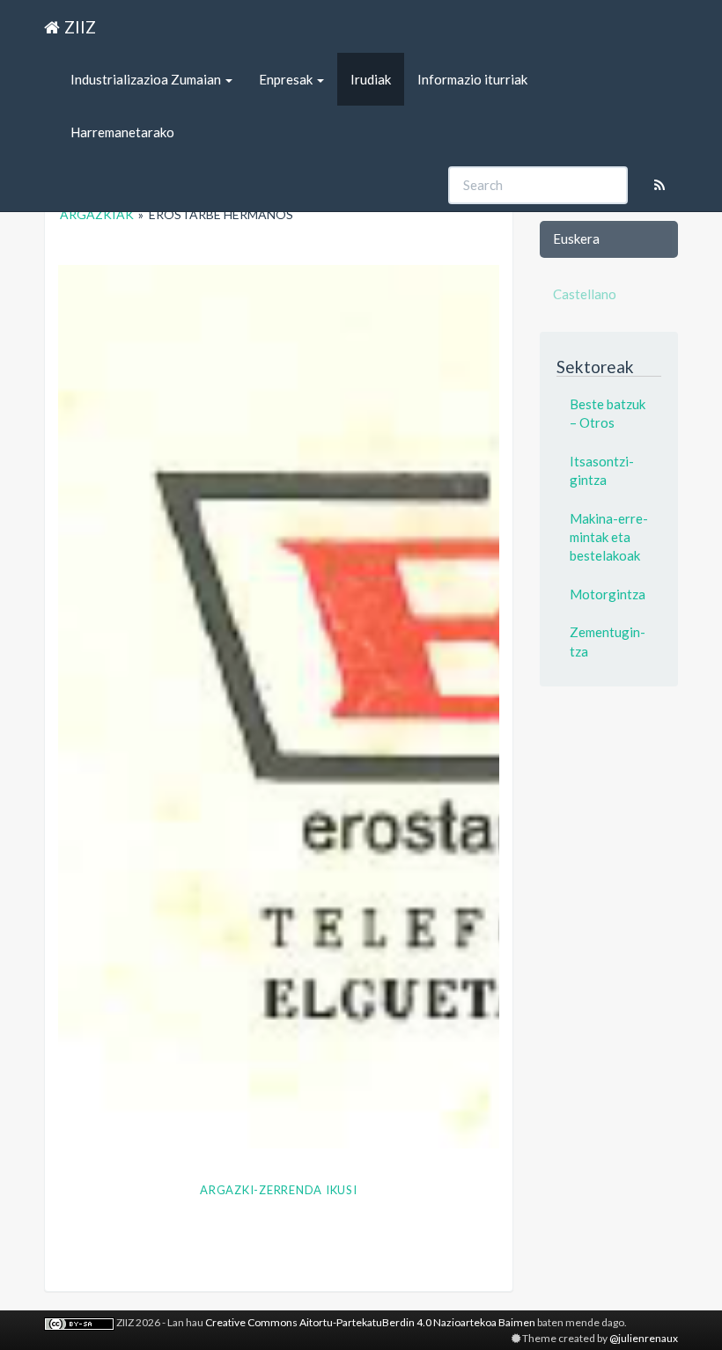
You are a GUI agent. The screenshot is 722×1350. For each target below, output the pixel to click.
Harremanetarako (122, 132)
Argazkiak (97, 214)
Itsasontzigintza (602, 470)
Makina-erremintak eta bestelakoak (609, 537)
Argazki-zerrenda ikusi (278, 1190)
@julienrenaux (643, 1338)
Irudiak (370, 79)
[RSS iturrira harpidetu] (659, 184)
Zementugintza (607, 641)
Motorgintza (607, 594)
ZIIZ (80, 27)
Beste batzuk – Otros (607, 413)
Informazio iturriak (472, 79)
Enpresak (287, 79)
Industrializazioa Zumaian (147, 79)
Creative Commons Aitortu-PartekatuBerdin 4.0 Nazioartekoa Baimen (370, 1322)
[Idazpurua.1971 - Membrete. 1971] (278, 706)
